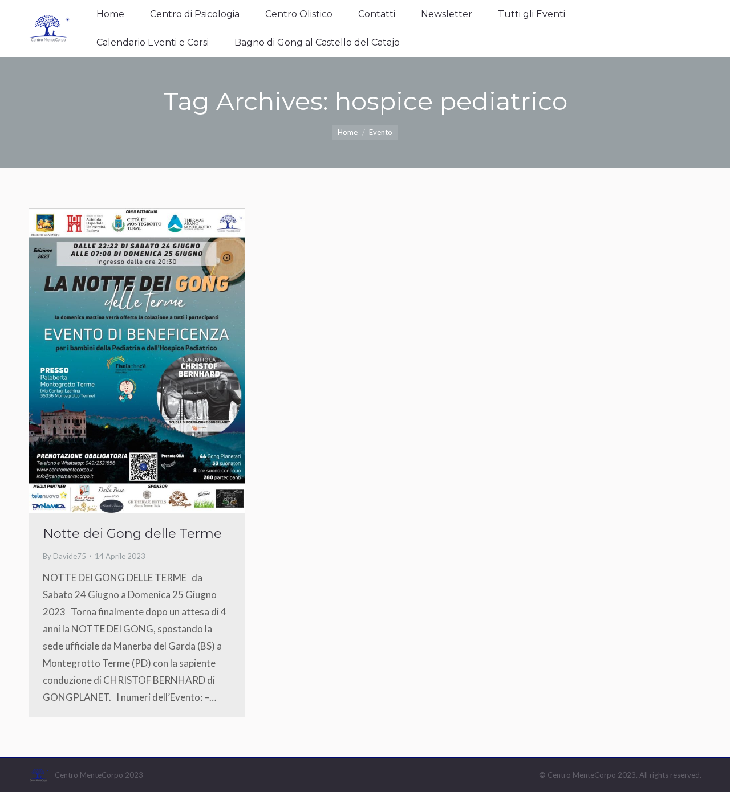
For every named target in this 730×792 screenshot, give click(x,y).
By (64, 556)
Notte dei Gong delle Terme (132, 533)
